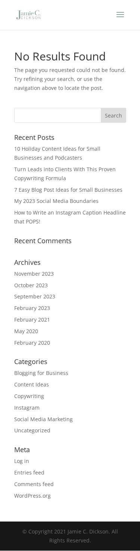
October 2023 (31, 285)
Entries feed (29, 472)
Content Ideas (31, 384)
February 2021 (32, 319)
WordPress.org (32, 495)
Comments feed (34, 484)
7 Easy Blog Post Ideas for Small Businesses (68, 189)
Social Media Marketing (43, 419)
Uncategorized (32, 430)
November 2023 (34, 273)
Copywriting (29, 396)
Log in (21, 460)
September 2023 (34, 296)
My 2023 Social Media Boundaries (56, 200)
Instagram (27, 407)
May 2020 (26, 331)
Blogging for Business (41, 372)
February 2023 (32, 307)
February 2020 (32, 342)
